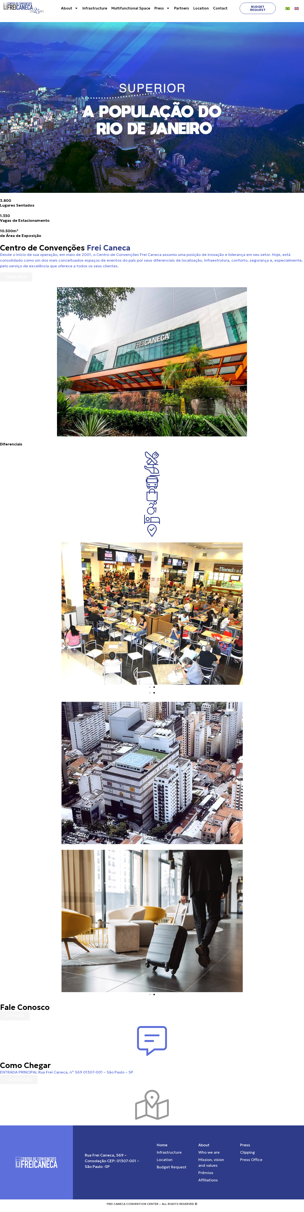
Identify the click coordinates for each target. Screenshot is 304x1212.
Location (201, 8)
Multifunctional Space (130, 8)
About (66, 8)
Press (159, 8)
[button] (150, 687)
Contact (220, 8)
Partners (181, 8)
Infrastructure (94, 8)
